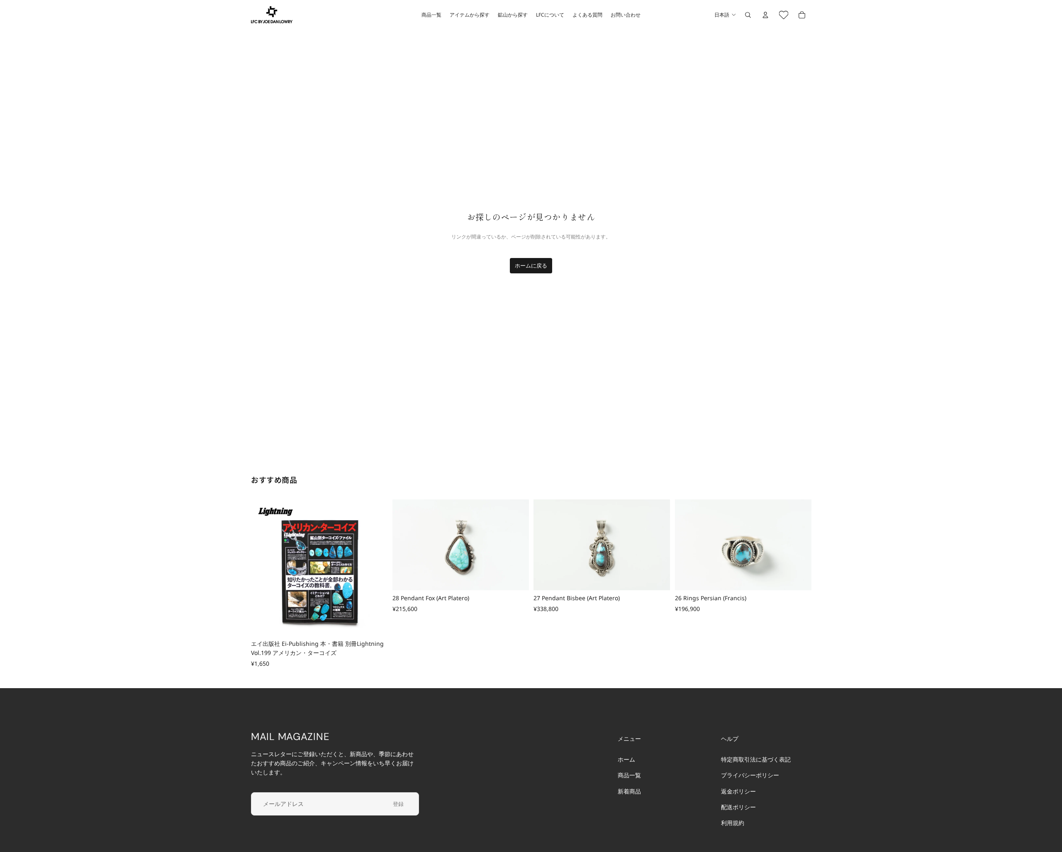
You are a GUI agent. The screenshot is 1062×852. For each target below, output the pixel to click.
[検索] (748, 15)
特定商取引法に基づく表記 (756, 759)
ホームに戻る (531, 265)
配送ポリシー (738, 807)
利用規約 (732, 823)
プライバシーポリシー (750, 775)
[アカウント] (765, 15)
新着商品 (629, 791)
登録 (398, 804)
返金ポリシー (738, 791)
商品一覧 (629, 775)
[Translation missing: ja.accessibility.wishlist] (784, 15)
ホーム (626, 759)
